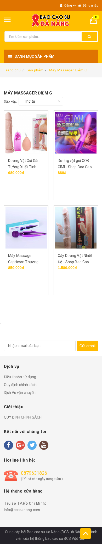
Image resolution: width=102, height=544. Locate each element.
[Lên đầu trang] (85, 533)
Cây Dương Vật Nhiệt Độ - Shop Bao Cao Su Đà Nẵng (75, 261)
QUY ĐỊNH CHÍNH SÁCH (23, 417)
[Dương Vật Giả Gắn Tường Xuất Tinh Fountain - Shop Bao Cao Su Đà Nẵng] (26, 132)
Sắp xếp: (10, 101)
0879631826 (34, 473)
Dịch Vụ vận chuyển (20, 392)
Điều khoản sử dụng (20, 377)
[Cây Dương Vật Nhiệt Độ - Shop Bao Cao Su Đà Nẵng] (76, 227)
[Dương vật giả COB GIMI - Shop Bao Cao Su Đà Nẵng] (76, 132)
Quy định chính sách (20, 385)
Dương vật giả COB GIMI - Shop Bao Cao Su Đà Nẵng (75, 167)
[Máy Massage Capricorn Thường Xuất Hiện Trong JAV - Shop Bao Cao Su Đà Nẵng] (26, 227)
